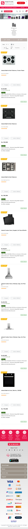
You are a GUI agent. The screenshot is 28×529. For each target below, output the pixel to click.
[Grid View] (12, 44)
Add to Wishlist (16, 84)
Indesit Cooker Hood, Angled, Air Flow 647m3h (13, 230)
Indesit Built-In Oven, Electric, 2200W (11, 390)
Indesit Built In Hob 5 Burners (9, 177)
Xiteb (19, 526)
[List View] (13, 44)
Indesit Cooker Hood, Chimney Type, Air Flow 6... (13, 284)
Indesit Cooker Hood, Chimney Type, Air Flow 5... (13, 337)
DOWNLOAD (21, 2)
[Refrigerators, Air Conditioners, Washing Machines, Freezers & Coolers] (14, 29)
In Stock (7, 48)
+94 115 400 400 (8, 7)
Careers (15, 7)
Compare (6, 84)
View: (4, 44)
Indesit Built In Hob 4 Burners (9, 123)
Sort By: (12, 47)
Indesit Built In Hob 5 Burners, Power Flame (12, 70)
